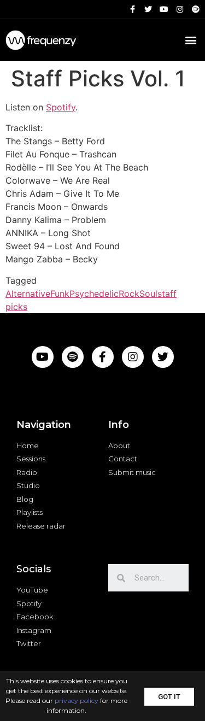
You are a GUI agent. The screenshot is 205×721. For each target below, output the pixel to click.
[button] (169, 696)
